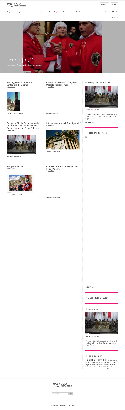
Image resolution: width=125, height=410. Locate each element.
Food (42, 12)
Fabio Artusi (11, 87)
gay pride (93, 368)
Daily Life (10, 12)
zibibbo (106, 364)
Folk (49, 12)
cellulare (87, 368)
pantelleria (113, 360)
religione (100, 366)
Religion (56, 12)
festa (114, 362)
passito (112, 364)
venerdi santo (93, 366)
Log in (114, 4)
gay (108, 368)
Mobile (65, 12)
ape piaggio (105, 366)
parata (98, 368)
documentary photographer (94, 362)
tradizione (107, 362)
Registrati (104, 4)
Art (36, 12)
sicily (99, 360)
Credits (71, 405)
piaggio (111, 366)
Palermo (90, 359)
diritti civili (103, 368)
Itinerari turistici (76, 12)
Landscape (28, 12)
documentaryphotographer (94, 364)
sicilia (106, 360)
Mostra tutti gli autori (98, 298)
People (19, 12)
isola (86, 366)
